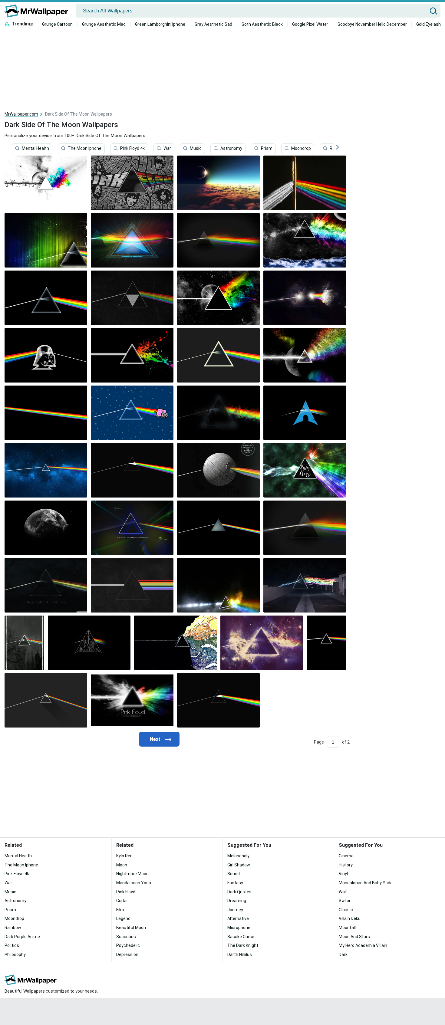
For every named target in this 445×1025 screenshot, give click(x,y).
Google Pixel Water (310, 24)
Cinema (346, 855)
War (167, 148)
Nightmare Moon (132, 873)
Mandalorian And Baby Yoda (366, 882)
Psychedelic (128, 945)
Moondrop (301, 148)
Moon (121, 864)
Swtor (345, 900)
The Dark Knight (242, 945)
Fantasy (235, 882)
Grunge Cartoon (57, 24)
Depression (127, 954)
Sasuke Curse (240, 936)
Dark (343, 954)
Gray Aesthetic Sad (213, 24)
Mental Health (35, 148)
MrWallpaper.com (21, 114)
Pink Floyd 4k (132, 148)
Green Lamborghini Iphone (160, 24)
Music (196, 148)
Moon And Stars (354, 936)
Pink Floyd (125, 891)
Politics (12, 945)
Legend (123, 918)
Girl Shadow (238, 864)
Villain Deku (350, 918)
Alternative (238, 918)
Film (120, 909)
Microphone (238, 927)
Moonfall (347, 927)
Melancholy (238, 855)
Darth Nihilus (239, 954)
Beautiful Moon (131, 927)
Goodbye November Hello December (372, 24)
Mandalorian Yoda (133, 882)
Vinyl (343, 873)
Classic (346, 909)
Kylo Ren (124, 855)
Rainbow (13, 927)
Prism (266, 148)
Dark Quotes (239, 891)
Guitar (122, 900)
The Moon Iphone (84, 148)
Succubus (126, 936)
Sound (233, 873)
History (346, 864)
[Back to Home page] (39, 11)
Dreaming (236, 900)
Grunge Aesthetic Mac (104, 24)
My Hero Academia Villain (363, 945)
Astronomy (231, 148)
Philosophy (15, 954)
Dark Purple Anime (22, 936)
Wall (343, 891)
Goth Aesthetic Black (262, 24)
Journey (235, 909)
